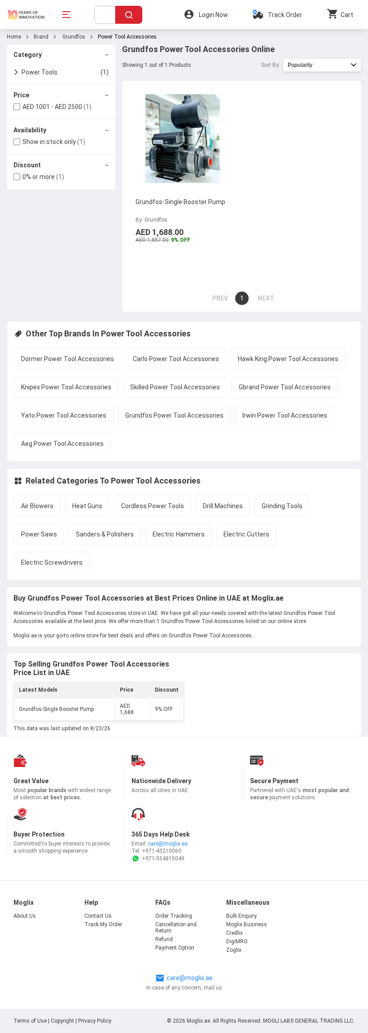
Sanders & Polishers (105, 534)
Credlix (234, 933)
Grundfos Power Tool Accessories (174, 415)
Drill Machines (223, 506)
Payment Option (174, 948)
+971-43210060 (161, 851)
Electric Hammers (179, 534)
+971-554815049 (163, 858)
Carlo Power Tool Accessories (176, 358)
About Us (24, 916)
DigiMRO (237, 941)
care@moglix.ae (168, 844)
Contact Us (98, 916)
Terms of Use (30, 1021)
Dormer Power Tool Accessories (67, 358)
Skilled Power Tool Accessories (175, 387)
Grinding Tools (282, 506)
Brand (41, 37)
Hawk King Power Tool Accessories (288, 358)
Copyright (62, 1021)
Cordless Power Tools (152, 506)
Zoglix (233, 950)
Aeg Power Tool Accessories (62, 443)
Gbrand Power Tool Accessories (285, 387)
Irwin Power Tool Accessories (284, 415)
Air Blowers (37, 506)
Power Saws (39, 534)
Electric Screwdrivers (52, 562)
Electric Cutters (246, 534)
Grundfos (73, 37)
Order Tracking (173, 916)
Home (14, 37)
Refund (164, 939)
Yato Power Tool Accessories (63, 415)
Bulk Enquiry (241, 916)
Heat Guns (87, 506)
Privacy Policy (94, 1021)
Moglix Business (246, 924)
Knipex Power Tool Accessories (66, 387)
